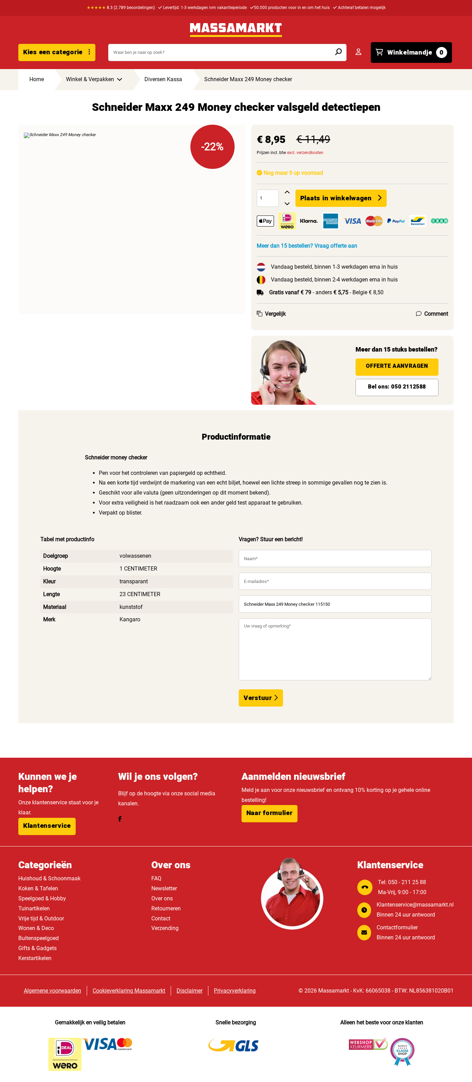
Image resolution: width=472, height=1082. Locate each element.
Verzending (165, 928)
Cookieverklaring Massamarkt (129, 990)
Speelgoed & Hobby (42, 898)
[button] (47, 826)
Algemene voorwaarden (52, 990)
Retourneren (166, 908)
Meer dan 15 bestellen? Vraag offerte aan (307, 245)
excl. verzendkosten (305, 152)
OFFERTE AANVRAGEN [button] (397, 366)
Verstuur (259, 698)
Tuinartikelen (34, 908)
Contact (160, 918)
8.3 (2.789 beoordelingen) (121, 7)
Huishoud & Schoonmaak (49, 878)
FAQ (156, 878)
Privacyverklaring (235, 990)
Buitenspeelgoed (38, 938)
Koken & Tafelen (38, 888)
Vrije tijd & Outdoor (41, 918)
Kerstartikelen (34, 958)
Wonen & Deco (36, 928)
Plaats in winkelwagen (336, 198)
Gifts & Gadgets (37, 948)
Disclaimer (189, 990)
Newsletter (164, 888)
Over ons (162, 898)
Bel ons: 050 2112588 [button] (397, 387)
